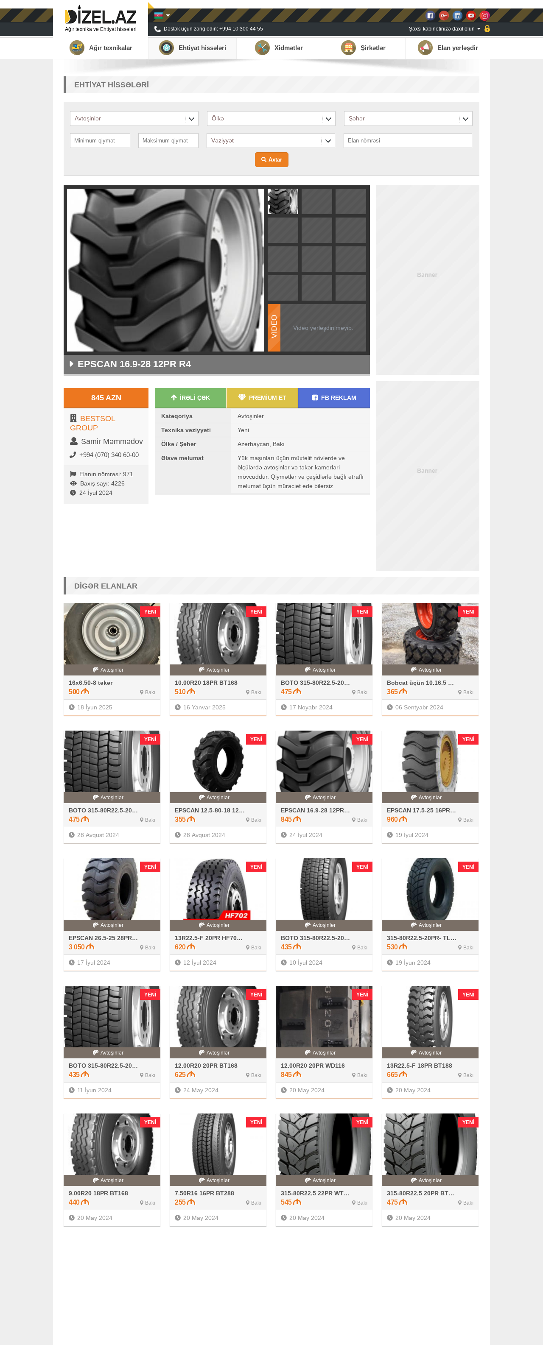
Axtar (275, 159)
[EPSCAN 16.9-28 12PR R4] (283, 211)
